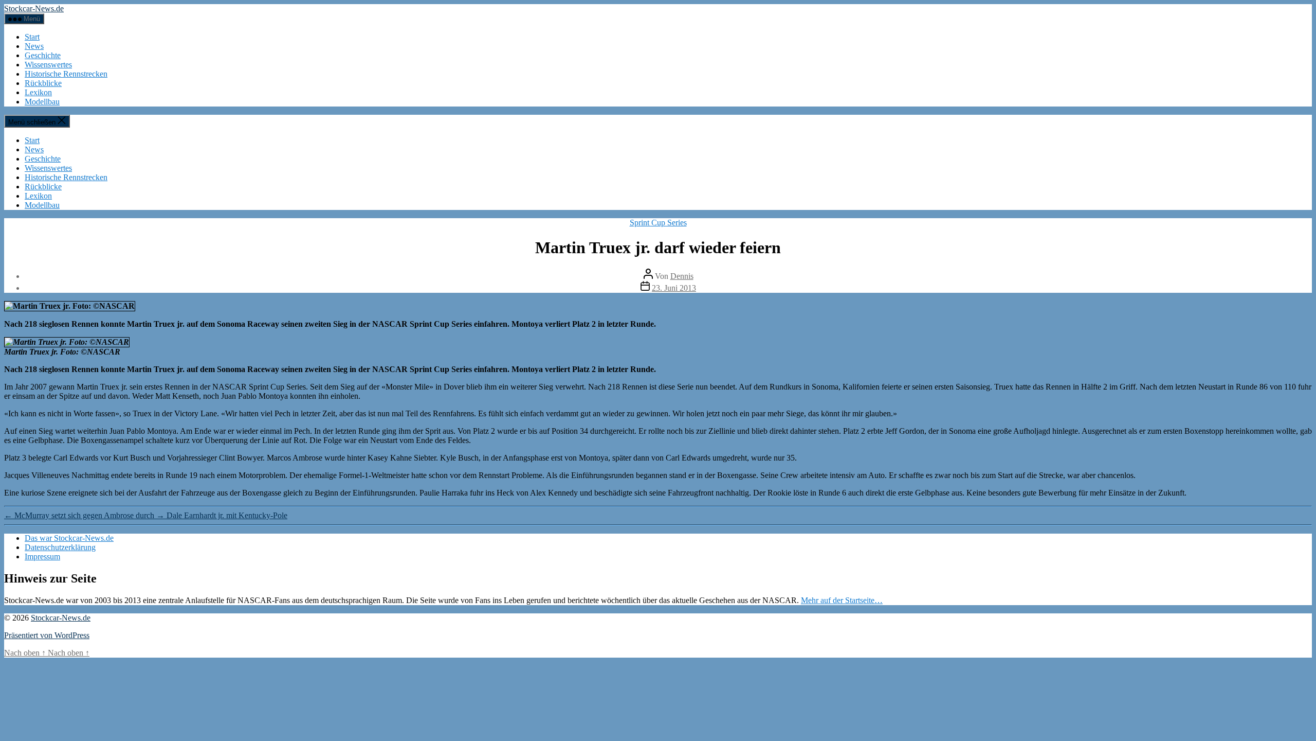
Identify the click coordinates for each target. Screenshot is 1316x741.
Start (32, 36)
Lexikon (38, 92)
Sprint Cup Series (658, 222)
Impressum (42, 556)
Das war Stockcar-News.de (69, 538)
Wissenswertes (48, 64)
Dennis (681, 276)
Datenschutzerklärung (60, 547)
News (34, 46)
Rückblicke (43, 83)
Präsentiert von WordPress (46, 635)
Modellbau (42, 101)
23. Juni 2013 (674, 288)
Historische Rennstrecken (66, 73)
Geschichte (43, 55)
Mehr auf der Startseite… (842, 600)
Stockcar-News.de (34, 8)
